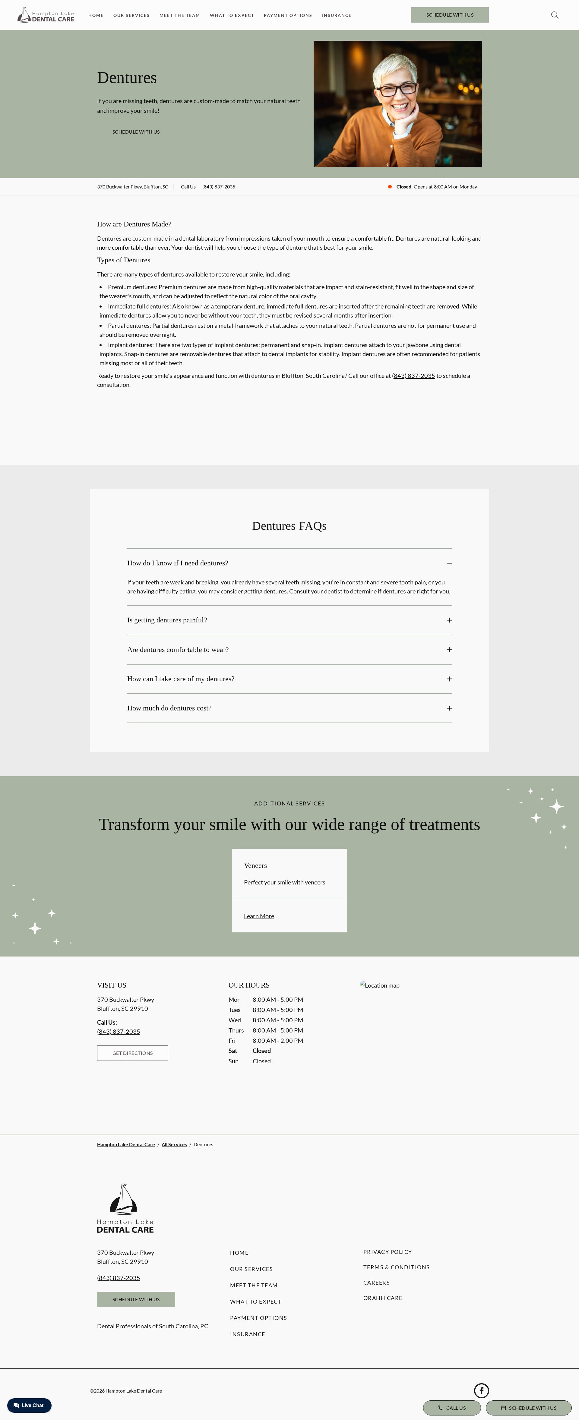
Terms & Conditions (396, 1267)
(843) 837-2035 (218, 186)
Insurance (337, 15)
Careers (376, 1282)
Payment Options (288, 15)
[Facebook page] (481, 1390)
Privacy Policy (387, 1251)
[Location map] (421, 1045)
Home (96, 15)
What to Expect (232, 15)
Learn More (259, 915)
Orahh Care (383, 1298)
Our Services (131, 15)
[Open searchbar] (555, 15)
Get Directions (132, 1053)
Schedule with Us (450, 14)
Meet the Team (180, 15)
